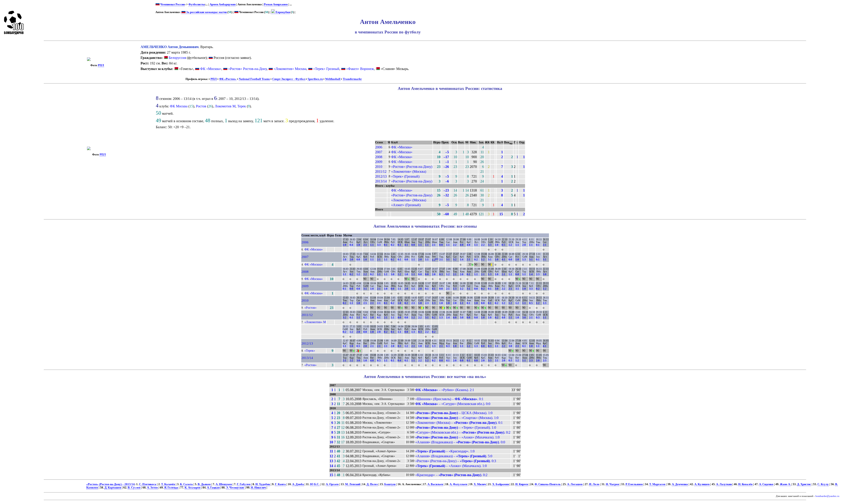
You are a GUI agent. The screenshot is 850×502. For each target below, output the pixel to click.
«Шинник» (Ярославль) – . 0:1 (449, 399)
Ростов (201, 106)
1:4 (461, 259)
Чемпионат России (172, 4)
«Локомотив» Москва (290, 69)
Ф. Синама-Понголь (548, 484)
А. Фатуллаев (458, 484)
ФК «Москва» (210, 69)
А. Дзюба (298, 484)
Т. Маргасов (657, 484)
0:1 (385, 244)
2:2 (454, 244)
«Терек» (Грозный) (405, 176)
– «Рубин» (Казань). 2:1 (444, 390)
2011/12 (380, 171)
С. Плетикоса (147, 484)
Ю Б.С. (314, 484)
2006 (378, 147)
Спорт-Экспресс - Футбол (288, 79)
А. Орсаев (332, 484)
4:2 (496, 317)
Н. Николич (258, 487)
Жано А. (785, 484)
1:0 (344, 244)
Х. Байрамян (500, 484)
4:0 (461, 244)
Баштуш (390, 484)
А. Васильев (435, 484)
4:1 (406, 244)
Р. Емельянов (634, 484)
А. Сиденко (766, 484)
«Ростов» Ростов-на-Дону (247, 69)
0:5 (503, 244)
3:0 (392, 274)
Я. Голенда (171, 487)
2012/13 (381, 176)
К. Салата (186, 484)
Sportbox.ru (315, 79)
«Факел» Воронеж (360, 69)
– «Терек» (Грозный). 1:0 (455, 427)
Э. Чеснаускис (235, 487)
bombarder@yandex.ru (827, 496)
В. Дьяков (204, 484)
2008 (378, 157)
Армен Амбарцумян (223, 4)
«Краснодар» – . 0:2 (451, 475)
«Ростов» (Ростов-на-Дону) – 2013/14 (110, 484)
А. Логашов (575, 484)
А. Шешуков (224, 484)
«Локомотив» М (315, 322)
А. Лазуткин (724, 484)
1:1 (372, 244)
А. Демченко (680, 484)
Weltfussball (332, 79)
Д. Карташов (112, 487)
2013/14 (381, 181)
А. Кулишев (702, 484)
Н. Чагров (612, 484)
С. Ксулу (823, 484)
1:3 (524, 259)
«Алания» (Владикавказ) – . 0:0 (460, 442)
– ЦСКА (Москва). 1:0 (454, 413)
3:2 (454, 259)
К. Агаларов (193, 487)
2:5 (365, 303)
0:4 (351, 244)
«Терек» (309, 350)
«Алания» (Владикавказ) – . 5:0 (453, 456)
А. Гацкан (213, 487)
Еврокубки (282, 12)
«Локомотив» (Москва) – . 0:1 (459, 422)
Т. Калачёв (168, 484)
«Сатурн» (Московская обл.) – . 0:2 (462, 432)
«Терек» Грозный (326, 69)
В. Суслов (134, 487)
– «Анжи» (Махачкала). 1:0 (457, 437)
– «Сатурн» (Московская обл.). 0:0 (452, 404)
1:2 (510, 244)
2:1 (365, 244)
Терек (241, 106)
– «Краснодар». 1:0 (445, 451)
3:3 (379, 244)
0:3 (441, 274)
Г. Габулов (244, 484)
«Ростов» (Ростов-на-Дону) (411, 167)
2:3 (537, 274)
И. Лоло (594, 484)
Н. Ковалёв (745, 484)
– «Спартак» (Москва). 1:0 (456, 418)
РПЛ (101, 65)
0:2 (392, 244)
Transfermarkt (352, 79)
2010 (378, 167)
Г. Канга (280, 484)
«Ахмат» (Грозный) (406, 205)
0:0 (413, 244)
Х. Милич (480, 484)
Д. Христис (804, 484)
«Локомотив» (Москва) (408, 171)
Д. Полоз (372, 484)
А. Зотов (152, 487)
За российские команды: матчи (206, 12)
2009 (378, 162)
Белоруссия (177, 58)
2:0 (524, 244)
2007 (378, 152)
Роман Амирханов (276, 4)
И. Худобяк (262, 484)
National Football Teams (254, 79)
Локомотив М (225, 106)
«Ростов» (310, 307)
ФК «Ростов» (227, 79)
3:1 (448, 259)
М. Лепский (352, 484)
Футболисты (196, 4)
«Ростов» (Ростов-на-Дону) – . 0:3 (455, 461)
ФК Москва (178, 106)
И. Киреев (521, 484)
